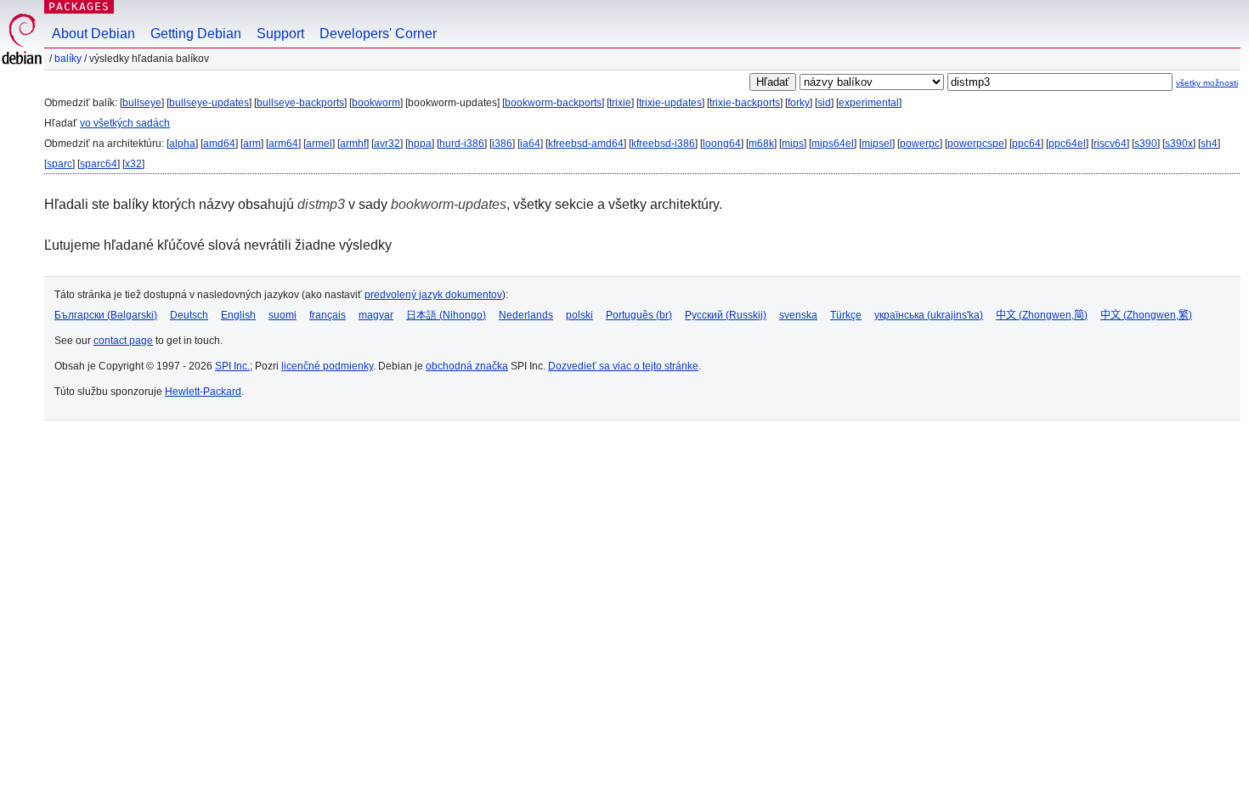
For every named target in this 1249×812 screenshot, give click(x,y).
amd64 (219, 143)
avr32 (387, 143)
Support (280, 33)
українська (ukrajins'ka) (928, 315)
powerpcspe (975, 143)
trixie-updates (670, 103)
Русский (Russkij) (725, 315)
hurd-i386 (461, 143)
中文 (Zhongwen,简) (1042, 315)
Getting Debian (195, 33)
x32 (133, 164)
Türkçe (846, 315)
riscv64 (1110, 143)
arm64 (283, 143)
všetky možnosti (1207, 82)
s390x (1179, 143)
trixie (620, 103)
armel (319, 143)
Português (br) (639, 315)
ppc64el (1067, 143)
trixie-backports (744, 103)
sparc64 (98, 164)
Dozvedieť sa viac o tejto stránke (623, 366)
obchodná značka (467, 366)
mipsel (877, 143)
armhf (353, 143)
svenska (798, 315)
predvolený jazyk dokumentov (433, 295)
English (238, 315)
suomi (282, 315)
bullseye (141, 103)
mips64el (832, 143)
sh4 (1209, 143)
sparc (59, 164)
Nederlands (526, 315)
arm (252, 143)
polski (579, 315)
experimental (869, 103)
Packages (79, 6)
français (327, 315)
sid (824, 103)
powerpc (920, 143)
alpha (182, 143)
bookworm (376, 103)
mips (793, 143)
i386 (502, 143)
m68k (761, 143)
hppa (420, 143)
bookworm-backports (553, 103)
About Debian (93, 33)
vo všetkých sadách (125, 123)
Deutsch (189, 315)
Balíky (68, 59)
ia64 (530, 143)
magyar (376, 315)
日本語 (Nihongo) (446, 315)
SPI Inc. (232, 366)
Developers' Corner (378, 33)
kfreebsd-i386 (663, 143)
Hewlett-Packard (203, 392)
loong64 (722, 143)
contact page (123, 341)
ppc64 (1026, 143)
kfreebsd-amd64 (586, 143)
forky (799, 103)
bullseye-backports (300, 103)
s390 (1145, 143)
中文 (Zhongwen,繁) (1146, 315)
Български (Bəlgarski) (105, 315)
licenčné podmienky (327, 366)
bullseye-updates (209, 103)
